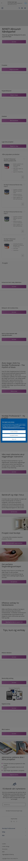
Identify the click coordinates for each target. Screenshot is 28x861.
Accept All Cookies (14, 435)
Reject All (14, 439)
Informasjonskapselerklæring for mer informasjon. (14, 427)
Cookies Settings (14, 431)
